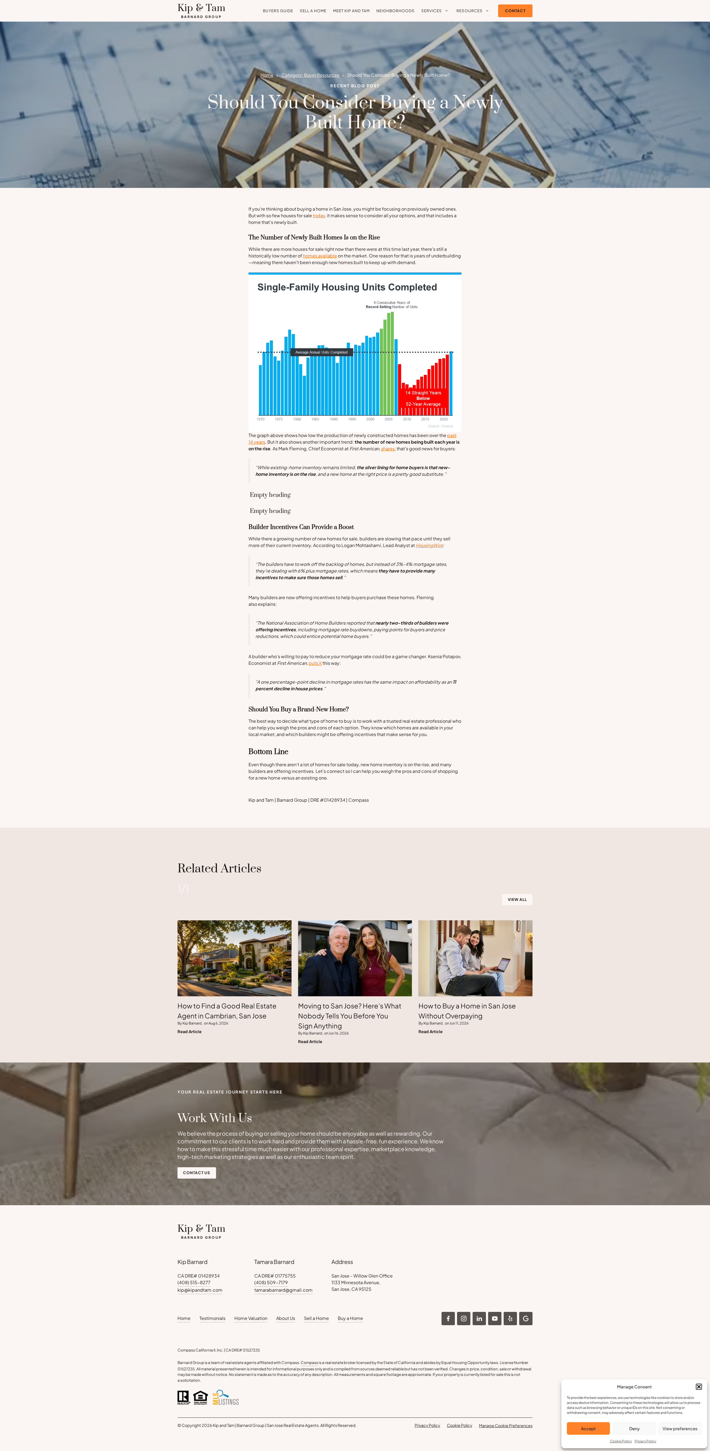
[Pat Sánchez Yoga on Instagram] (448, 1318)
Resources (470, 10)
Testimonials (212, 1318)
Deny (634, 1428)
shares (388, 448)
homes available (320, 256)
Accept (588, 1428)
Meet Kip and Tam (351, 10)
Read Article (190, 1031)
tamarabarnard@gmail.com (283, 1290)
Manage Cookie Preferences (505, 1425)
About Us (285, 1318)
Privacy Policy (645, 1441)
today (319, 215)
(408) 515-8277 (194, 1282)
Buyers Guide (278, 10)
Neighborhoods (395, 10)
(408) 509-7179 (271, 1282)
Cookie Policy (621, 1441)
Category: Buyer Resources (310, 75)
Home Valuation (250, 1318)
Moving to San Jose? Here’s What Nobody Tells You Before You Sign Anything (349, 1016)
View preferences (680, 1428)
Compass (309, 1362)
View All (517, 899)
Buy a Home (350, 1318)
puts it (315, 663)
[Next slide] (205, 903)
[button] (699, 1386)
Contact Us (196, 1172)
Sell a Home (313, 10)
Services (431, 10)
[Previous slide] (185, 903)
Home (266, 75)
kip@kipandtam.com (200, 1290)
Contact (515, 10)
